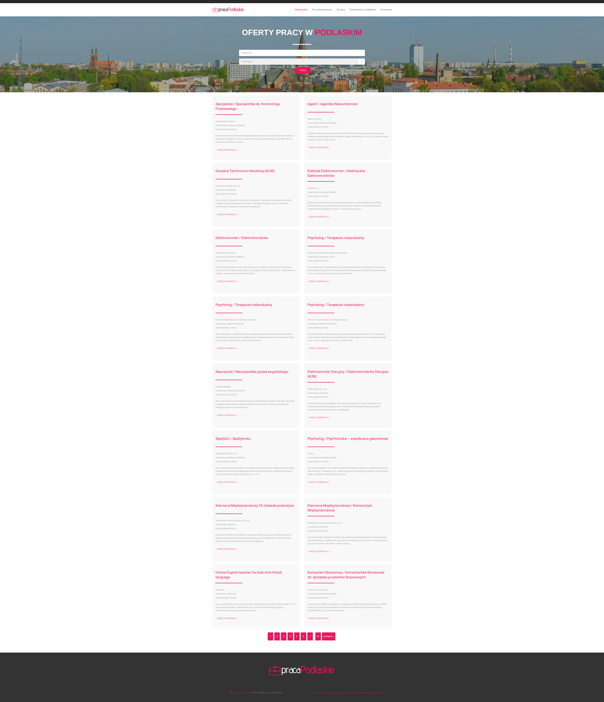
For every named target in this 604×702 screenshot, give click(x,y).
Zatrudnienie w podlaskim (363, 9)
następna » (328, 636)
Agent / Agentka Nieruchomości (333, 104)
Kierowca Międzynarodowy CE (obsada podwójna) (254, 506)
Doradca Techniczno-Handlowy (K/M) (245, 171)
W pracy (341, 9)
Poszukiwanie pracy (322, 9)
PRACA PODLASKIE (240, 692)
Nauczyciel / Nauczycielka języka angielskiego (251, 372)
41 (318, 636)
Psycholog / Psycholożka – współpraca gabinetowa (348, 439)
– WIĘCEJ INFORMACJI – (226, 150)
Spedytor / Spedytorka (232, 439)
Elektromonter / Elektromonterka (241, 238)
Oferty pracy (301, 9)
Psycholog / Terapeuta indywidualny (336, 238)
